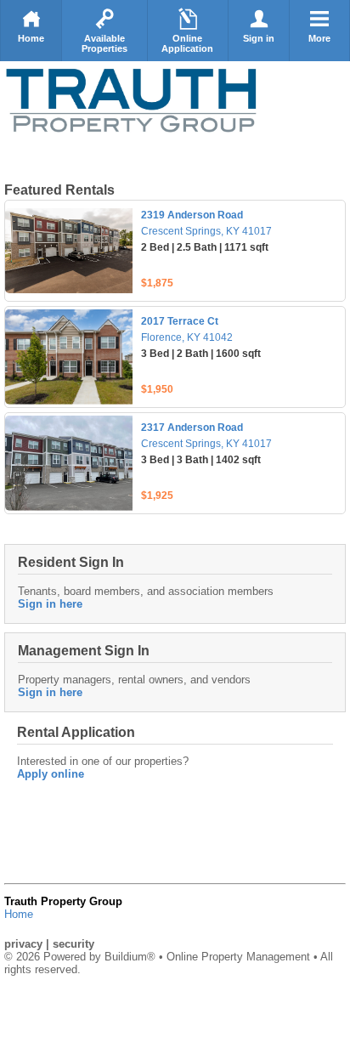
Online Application (187, 43)
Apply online (50, 774)
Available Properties (104, 43)
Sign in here (50, 604)
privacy (23, 944)
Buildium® (129, 956)
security (73, 944)
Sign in (258, 38)
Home (31, 38)
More (319, 38)
